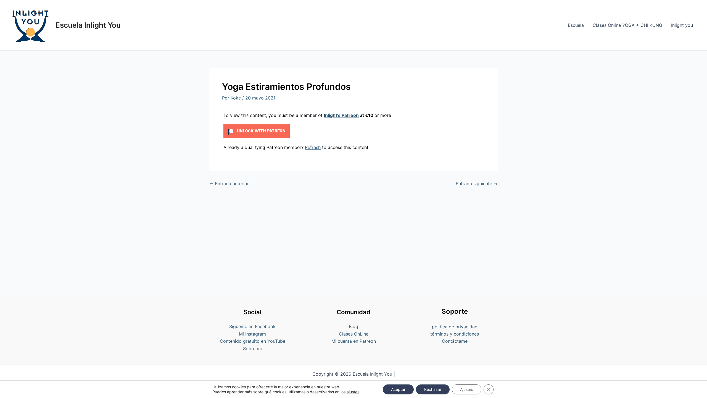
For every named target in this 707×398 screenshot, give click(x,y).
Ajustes (466, 389)
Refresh (313, 147)
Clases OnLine (353, 334)
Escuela (576, 25)
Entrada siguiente (477, 183)
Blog (353, 326)
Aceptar (398, 389)
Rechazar (432, 389)
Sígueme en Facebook (252, 326)
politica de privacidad (455, 326)
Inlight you (682, 25)
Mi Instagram (252, 334)
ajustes (353, 391)
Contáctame (455, 341)
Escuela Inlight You (88, 25)
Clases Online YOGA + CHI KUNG (627, 25)
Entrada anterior (229, 183)
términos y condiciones (454, 334)
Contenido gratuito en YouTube (252, 341)
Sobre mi (252, 348)
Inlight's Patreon (341, 115)
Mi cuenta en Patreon (353, 341)
